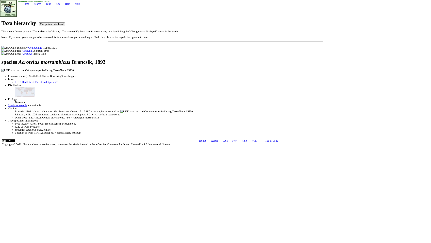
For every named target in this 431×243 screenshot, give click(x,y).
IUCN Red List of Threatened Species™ (36, 82)
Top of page (271, 140)
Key (58, 3)
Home (26, 3)
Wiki (77, 3)
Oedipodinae (35, 47)
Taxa (48, 3)
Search (37, 3)
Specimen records (17, 105)
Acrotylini (27, 50)
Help (67, 3)
